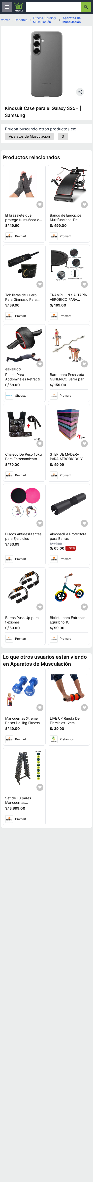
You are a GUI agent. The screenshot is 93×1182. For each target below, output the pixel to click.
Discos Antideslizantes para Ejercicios (23, 536)
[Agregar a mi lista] (39, 204)
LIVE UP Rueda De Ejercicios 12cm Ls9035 (65, 722)
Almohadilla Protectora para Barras (68, 536)
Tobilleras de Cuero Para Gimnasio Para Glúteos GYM (21, 299)
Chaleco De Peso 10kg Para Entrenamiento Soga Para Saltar (23, 458)
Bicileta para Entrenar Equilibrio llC (67, 619)
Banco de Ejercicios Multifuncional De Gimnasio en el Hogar (67, 219)
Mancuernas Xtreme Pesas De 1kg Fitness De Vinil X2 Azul (22, 722)
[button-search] (86, 7)
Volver (5, 20)
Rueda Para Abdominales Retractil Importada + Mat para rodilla (23, 381)
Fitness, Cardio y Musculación (44, 20)
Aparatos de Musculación (71, 20)
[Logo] (19, 7)
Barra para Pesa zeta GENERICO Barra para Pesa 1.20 (68, 378)
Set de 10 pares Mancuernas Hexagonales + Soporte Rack (18, 804)
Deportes (21, 20)
